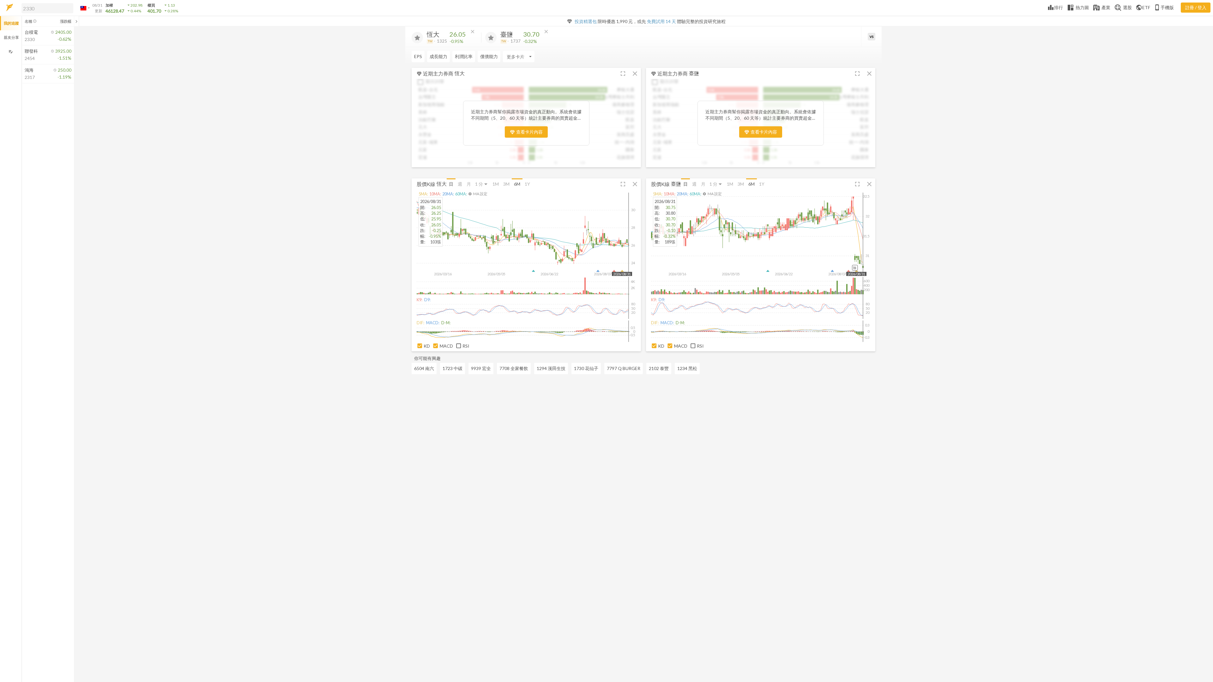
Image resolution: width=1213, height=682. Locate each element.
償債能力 (489, 56)
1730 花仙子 (586, 368)
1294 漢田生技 (551, 368)
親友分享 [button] (11, 37)
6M (517, 184)
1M (495, 184)
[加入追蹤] (417, 37)
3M (506, 184)
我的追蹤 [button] (11, 23)
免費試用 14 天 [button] (661, 21)
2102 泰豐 (659, 368)
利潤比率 (464, 56)
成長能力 (438, 56)
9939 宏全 (481, 368)
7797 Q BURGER (623, 368)
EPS (418, 56)
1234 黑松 (687, 368)
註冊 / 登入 (1195, 7)
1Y (527, 184)
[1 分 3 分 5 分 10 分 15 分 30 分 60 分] (481, 183)
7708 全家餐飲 (513, 368)
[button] (46, 8)
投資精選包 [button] (586, 21)
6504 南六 (424, 368)
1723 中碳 (452, 368)
